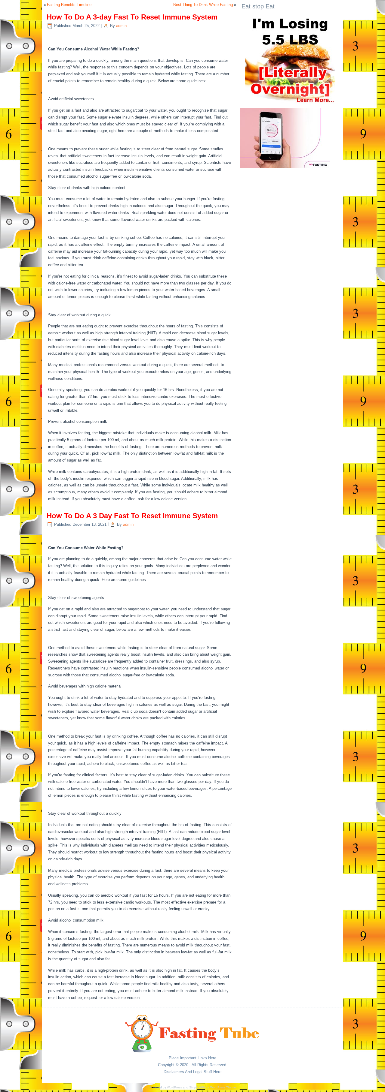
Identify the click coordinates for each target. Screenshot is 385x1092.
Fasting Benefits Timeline (69, 4)
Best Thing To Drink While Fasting (203, 4)
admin (121, 25)
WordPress (174, 1087)
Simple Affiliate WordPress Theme (212, 1087)
